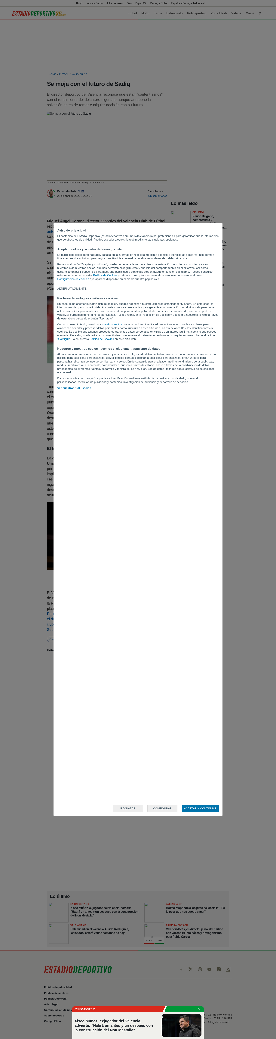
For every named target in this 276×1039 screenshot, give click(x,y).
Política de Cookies (105, 275)
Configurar (162, 808)
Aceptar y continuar (200, 808)
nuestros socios (112, 324)
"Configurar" (64, 339)
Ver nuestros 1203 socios (74, 388)
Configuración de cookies (73, 279)
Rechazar (127, 808)
